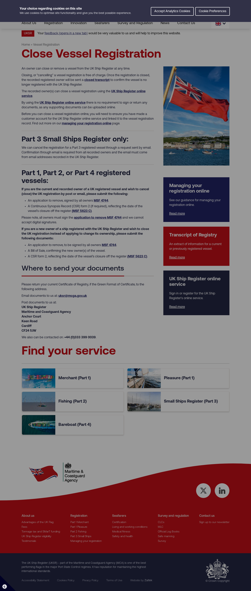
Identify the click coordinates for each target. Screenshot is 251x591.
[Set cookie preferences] (8, 583)
